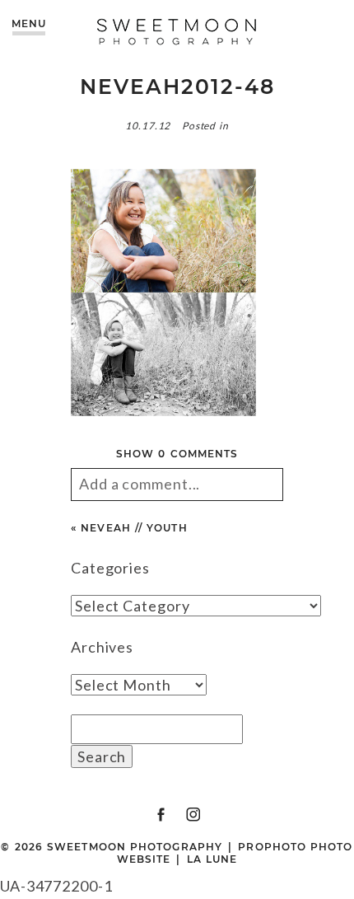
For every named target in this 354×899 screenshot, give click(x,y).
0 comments (177, 453)
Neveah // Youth (134, 528)
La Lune (212, 859)
